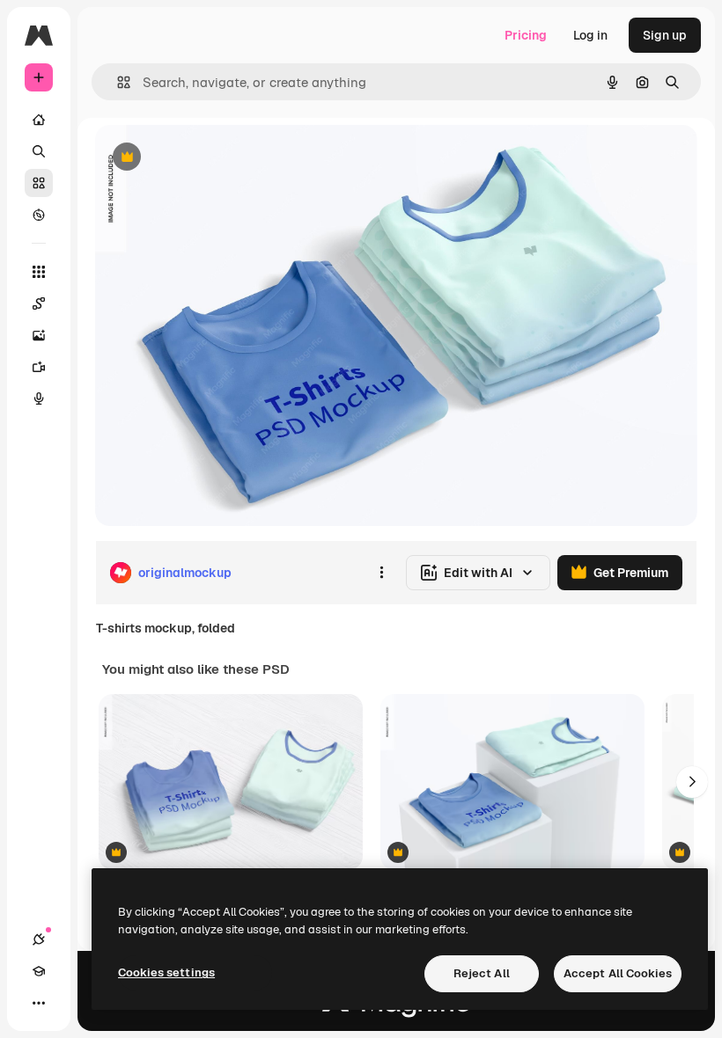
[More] (39, 1003)
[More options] (381, 572)
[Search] (39, 151)
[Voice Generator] (39, 398)
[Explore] (39, 215)
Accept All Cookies (618, 973)
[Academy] (39, 971)
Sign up (665, 35)
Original (207, 158)
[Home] (39, 120)
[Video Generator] (39, 367)
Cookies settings (166, 972)
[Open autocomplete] (116, 82)
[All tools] (39, 272)
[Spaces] (39, 303)
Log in (590, 35)
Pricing (526, 35)
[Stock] (39, 183)
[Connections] (39, 939)
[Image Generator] (39, 335)
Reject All (481, 973)
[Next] (692, 782)
